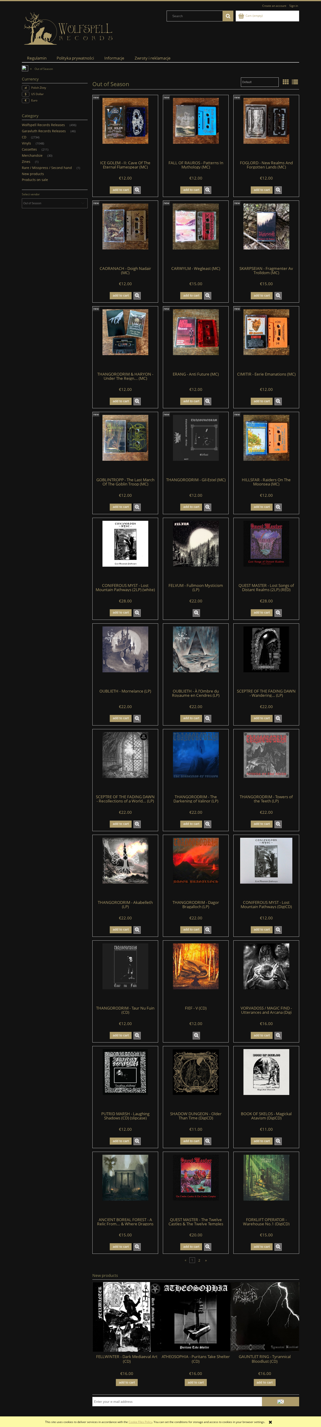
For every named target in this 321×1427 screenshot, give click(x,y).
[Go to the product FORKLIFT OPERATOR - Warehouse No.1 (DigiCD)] (266, 1184)
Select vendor (31, 194)
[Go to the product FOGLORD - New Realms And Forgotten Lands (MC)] (266, 127)
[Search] (228, 16)
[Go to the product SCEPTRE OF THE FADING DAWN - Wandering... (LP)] (266, 655)
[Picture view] (286, 82)
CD (24, 137)
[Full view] (295, 82)
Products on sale (35, 179)
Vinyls (26, 143)
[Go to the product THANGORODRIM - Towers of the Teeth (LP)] (266, 761)
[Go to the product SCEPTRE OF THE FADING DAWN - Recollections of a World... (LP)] (125, 761)
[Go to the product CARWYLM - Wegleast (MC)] (196, 233)
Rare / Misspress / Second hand (47, 167)
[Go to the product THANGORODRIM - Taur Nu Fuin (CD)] (125, 972)
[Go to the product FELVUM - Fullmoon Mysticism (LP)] (196, 550)
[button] (137, 190)
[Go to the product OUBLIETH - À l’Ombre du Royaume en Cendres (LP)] (196, 655)
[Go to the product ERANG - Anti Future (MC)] (196, 338)
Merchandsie (32, 155)
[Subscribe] (280, 1401)
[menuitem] (37, 58)
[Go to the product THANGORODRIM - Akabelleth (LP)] (125, 867)
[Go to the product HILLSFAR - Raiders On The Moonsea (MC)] (266, 444)
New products (33, 174)
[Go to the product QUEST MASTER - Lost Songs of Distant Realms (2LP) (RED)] (266, 550)
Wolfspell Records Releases (43, 125)
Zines (26, 161)
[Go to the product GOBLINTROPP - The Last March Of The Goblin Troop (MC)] (125, 444)
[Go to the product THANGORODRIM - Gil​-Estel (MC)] (196, 444)
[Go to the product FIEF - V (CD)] (196, 972)
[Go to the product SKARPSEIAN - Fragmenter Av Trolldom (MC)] (266, 233)
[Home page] (69, 28)
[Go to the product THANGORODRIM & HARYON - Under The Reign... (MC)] (125, 338)
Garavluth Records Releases (44, 131)
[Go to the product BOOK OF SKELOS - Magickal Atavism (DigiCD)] (266, 1078)
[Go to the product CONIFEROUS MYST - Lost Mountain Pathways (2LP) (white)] (125, 550)
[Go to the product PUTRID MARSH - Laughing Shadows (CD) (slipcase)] (125, 1078)
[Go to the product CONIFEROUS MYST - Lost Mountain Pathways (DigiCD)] (266, 867)
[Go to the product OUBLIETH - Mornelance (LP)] (125, 655)
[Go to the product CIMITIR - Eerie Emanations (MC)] (266, 338)
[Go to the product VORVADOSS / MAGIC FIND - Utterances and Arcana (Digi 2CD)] (266, 972)
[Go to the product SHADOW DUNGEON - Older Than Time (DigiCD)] (196, 1078)
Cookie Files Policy (140, 1422)
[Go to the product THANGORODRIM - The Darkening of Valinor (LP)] (196, 761)
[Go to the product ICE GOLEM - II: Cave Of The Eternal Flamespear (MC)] (125, 127)
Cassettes (29, 149)
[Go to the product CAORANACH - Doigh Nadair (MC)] (125, 233)
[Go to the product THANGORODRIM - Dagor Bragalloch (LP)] (196, 867)
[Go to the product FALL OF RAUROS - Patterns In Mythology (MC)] (196, 127)
